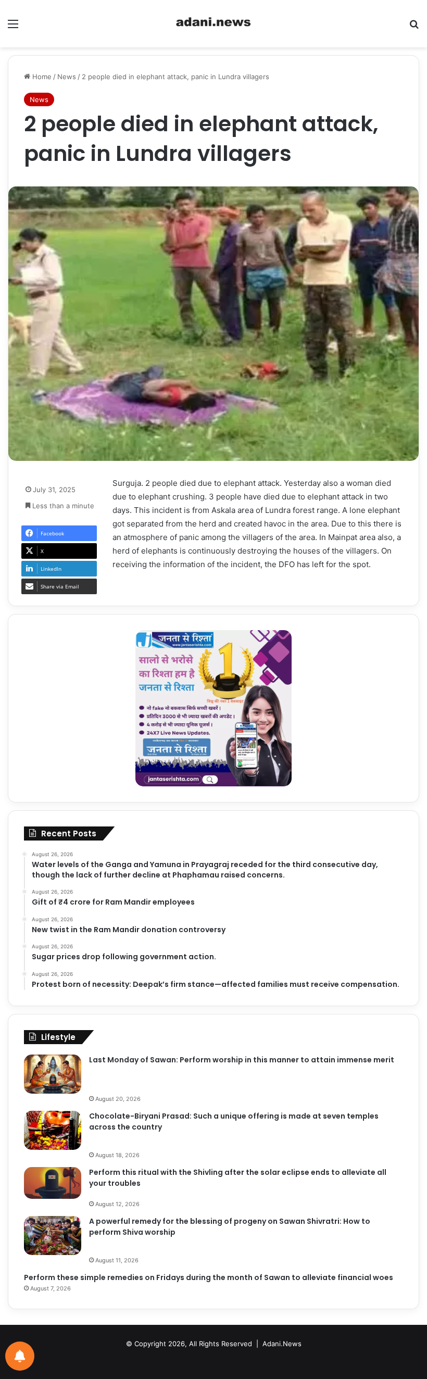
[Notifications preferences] (19, 1356)
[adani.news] (213, 23)
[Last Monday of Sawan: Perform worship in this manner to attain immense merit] (52, 1074)
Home (41, 76)
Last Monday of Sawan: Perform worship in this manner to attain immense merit (241, 1060)
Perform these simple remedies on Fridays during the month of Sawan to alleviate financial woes (208, 1277)
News (66, 76)
